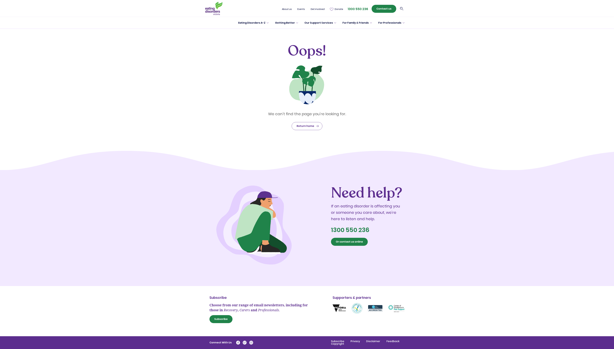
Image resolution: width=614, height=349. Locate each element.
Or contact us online (349, 242)
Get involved (318, 9)
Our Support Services (318, 23)
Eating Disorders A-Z (251, 23)
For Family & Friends (355, 23)
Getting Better (285, 23)
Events (301, 9)
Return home (305, 126)
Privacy (355, 341)
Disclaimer (373, 341)
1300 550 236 (358, 9)
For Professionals (389, 23)
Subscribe (221, 319)
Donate (339, 9)
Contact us (383, 9)
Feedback (392, 341)
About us (287, 9)
